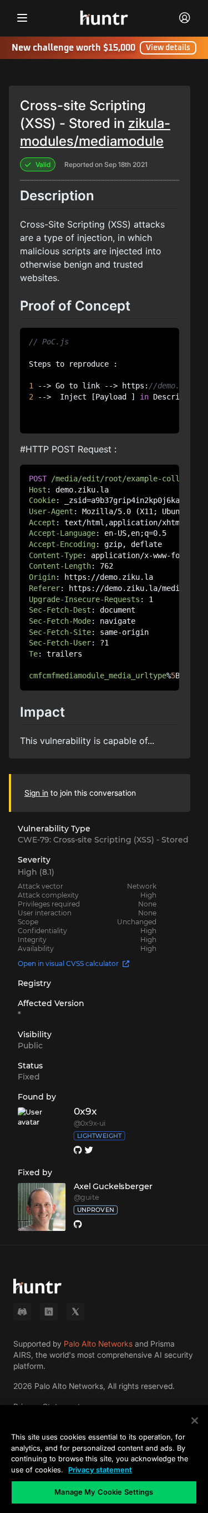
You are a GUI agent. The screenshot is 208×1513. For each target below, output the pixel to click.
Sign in (36, 792)
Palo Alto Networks (98, 1343)
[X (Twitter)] (75, 1311)
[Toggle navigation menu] (22, 18)
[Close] (194, 1420)
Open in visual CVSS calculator (68, 963)
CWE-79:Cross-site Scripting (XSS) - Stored (103, 840)
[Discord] (22, 1311)
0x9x (85, 1111)
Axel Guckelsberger (113, 1186)
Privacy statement (100, 1469)
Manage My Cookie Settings (103, 1491)
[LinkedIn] (49, 1311)
